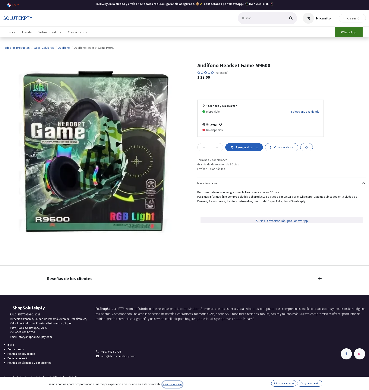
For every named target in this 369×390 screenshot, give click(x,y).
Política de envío (18, 358)
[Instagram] (359, 353)
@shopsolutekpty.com (37, 337)
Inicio (10, 345)
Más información (207, 183)
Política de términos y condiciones (29, 363)
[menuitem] (10, 32)
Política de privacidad (21, 354)
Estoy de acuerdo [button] (309, 383)
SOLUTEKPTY (17, 18)
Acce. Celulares (44, 48)
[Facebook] (346, 353)
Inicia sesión (352, 18)
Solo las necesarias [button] (284, 383)
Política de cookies (172, 384)
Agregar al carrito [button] (246, 147)
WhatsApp (348, 32)
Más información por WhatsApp (283, 221)
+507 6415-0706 (258, 4)
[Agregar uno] (218, 147)
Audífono (64, 48)
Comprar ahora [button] (283, 147)
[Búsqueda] (291, 18)
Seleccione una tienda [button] (305, 111)
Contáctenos (15, 349)
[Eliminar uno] (202, 147)
